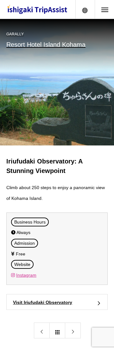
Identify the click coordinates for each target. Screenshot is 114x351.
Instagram (26, 275)
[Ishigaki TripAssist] (37, 9)
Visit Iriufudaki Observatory (42, 302)
